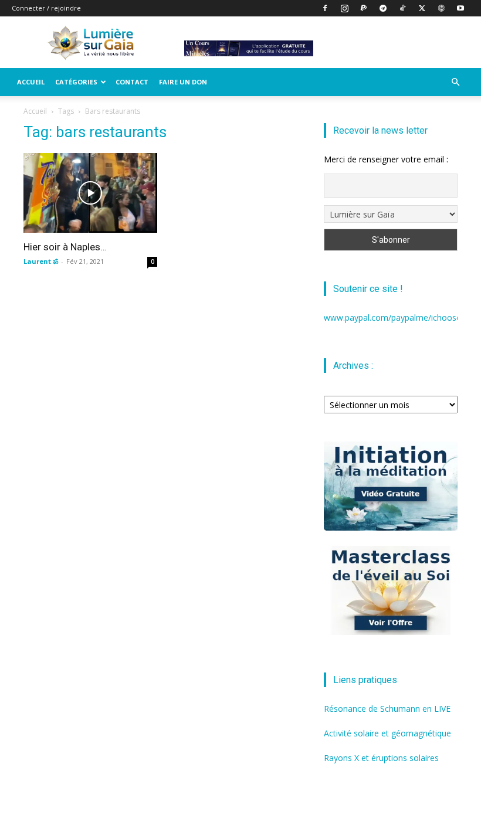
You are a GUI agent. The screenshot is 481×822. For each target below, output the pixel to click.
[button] (455, 82)
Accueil (31, 81)
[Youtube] (460, 8)
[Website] (441, 8)
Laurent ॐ (40, 261)
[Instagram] (344, 8)
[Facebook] (325, 8)
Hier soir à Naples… (65, 247)
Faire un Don (183, 81)
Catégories (76, 81)
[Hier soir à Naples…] (90, 193)
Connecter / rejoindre (46, 8)
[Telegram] (383, 8)
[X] (422, 8)
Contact (132, 81)
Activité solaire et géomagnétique (387, 733)
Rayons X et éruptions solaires (381, 757)
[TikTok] (402, 8)
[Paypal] (363, 8)
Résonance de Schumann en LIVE (387, 708)
